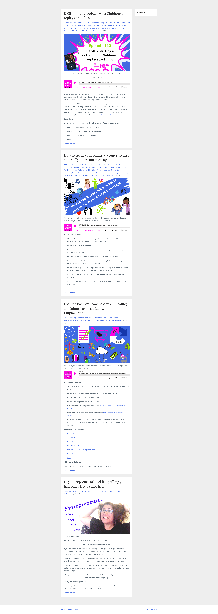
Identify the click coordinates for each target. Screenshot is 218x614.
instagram (106, 170)
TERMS (146, 610)
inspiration (119, 491)
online (113, 170)
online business (75, 28)
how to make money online (115, 23)
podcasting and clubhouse (110, 28)
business (72, 491)
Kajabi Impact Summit (75, 454)
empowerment (82, 318)
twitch (97, 176)
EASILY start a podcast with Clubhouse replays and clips (93, 15)
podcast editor (118, 318)
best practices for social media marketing (86, 165)
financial (104, 491)
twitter (103, 176)
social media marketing (87, 31)
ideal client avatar (95, 170)
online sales (86, 28)
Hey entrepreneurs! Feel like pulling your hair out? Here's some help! (95, 483)
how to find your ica (119, 165)
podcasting (95, 28)
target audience (88, 176)
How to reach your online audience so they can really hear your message (96, 157)
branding (72, 318)
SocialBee (70, 458)
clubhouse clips (70, 23)
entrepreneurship (97, 23)
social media (73, 31)
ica (86, 170)
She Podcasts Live (73, 446)
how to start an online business (94, 25)
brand (66, 318)
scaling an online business (95, 320)
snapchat (113, 173)
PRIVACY (154, 610)
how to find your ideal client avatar (77, 167)
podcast (109, 318)
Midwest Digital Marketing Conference (81, 450)
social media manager (113, 320)
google (111, 491)
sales (66, 31)
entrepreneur (82, 491)
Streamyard (71, 437)
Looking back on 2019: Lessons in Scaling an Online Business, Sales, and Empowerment (95, 308)
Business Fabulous (106, 406)
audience (67, 165)
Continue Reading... (71, 144)
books (66, 491)
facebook (106, 165)
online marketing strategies (82, 173)
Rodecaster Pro (73, 433)
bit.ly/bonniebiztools (106, 115)
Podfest (70, 441)
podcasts (124, 28)
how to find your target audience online (107, 167)
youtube (110, 176)
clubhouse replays (83, 23)
